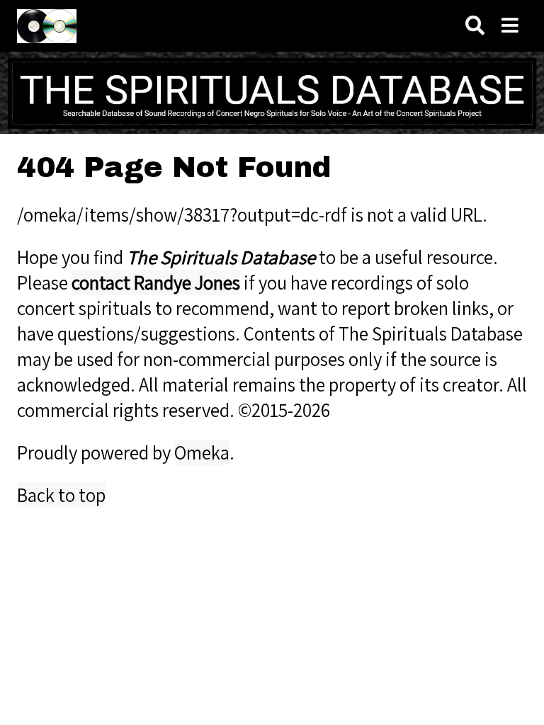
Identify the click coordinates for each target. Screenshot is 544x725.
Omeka (202, 452)
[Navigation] (510, 25)
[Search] (475, 25)
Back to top (61, 495)
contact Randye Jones (156, 282)
